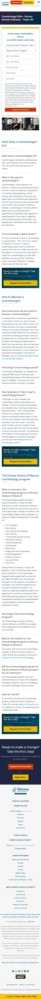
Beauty (20, 870)
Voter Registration (12, 984)
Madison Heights (20, 811)
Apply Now (28, 2)
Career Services (20, 898)
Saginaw (20, 821)
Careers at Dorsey (20, 908)
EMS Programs (20, 876)
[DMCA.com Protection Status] (20, 978)
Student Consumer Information (15, 658)
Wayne (20, 824)
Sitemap (21, 984)
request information (27, 704)
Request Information (20, 283)
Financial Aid (20, 894)
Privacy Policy (30, 984)
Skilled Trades (20, 873)
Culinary (20, 866)
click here (31, 922)
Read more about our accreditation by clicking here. (20, 962)
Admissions (21, 891)
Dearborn (20, 814)
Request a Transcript (20, 904)
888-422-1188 (22, 996)
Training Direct (20, 848)
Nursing (20, 863)
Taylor (20, 845)
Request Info (17, 2)
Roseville (20, 818)
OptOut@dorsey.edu (11, 106)
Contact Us (20, 901)
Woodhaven (20, 828)
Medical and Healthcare (20, 859)
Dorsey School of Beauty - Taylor (20, 880)
